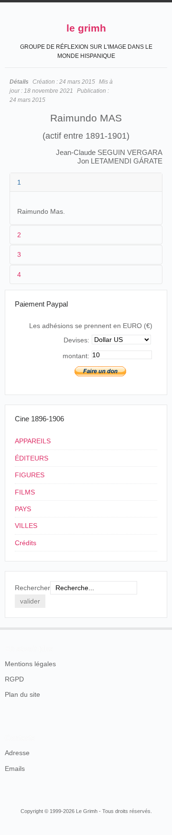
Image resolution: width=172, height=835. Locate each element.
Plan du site (22, 694)
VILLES (26, 525)
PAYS (23, 509)
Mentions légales (30, 664)
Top (161, 627)
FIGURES (29, 475)
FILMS (25, 492)
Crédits (25, 543)
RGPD (14, 679)
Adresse (17, 753)
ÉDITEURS (31, 458)
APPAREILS (33, 441)
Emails (15, 768)
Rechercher (32, 588)
